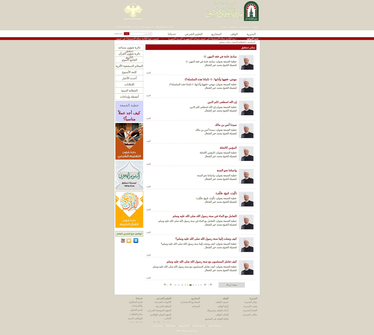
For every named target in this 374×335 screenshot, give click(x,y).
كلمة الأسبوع (129, 72)
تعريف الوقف (222, 302)
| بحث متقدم (118, 33)
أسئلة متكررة (158, 326)
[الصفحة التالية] (170, 284)
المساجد (196, 306)
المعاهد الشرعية (163, 306)
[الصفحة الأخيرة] (165, 284)
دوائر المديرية (250, 302)
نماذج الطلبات (136, 314)
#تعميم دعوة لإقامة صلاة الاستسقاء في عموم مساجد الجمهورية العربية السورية (132, 38)
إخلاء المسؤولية (184, 326)
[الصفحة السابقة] (205, 284)
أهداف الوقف (222, 314)
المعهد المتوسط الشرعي (159, 310)
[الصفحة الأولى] (211, 284)
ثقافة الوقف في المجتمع (216, 319)
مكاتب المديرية (250, 314)
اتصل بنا (223, 27)
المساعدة (232, 27)
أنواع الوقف (222, 306)
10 (182, 285)
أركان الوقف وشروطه (217, 310)
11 (179, 285)
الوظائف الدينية (135, 318)
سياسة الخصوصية (214, 326)
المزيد (148, 73)
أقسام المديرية (250, 310)
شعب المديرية (250, 306)
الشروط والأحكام (199, 326)
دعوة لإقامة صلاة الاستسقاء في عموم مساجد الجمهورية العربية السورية (214, 38)
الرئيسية (255, 27)
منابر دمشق (224, 42)
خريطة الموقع (244, 27)
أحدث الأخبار (129, 78)
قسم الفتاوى (136, 310)
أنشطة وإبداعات (129, 96)
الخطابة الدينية (238, 42)
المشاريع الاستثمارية (190, 302)
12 (175, 285)
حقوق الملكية (170, 326)
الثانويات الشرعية (162, 302)
